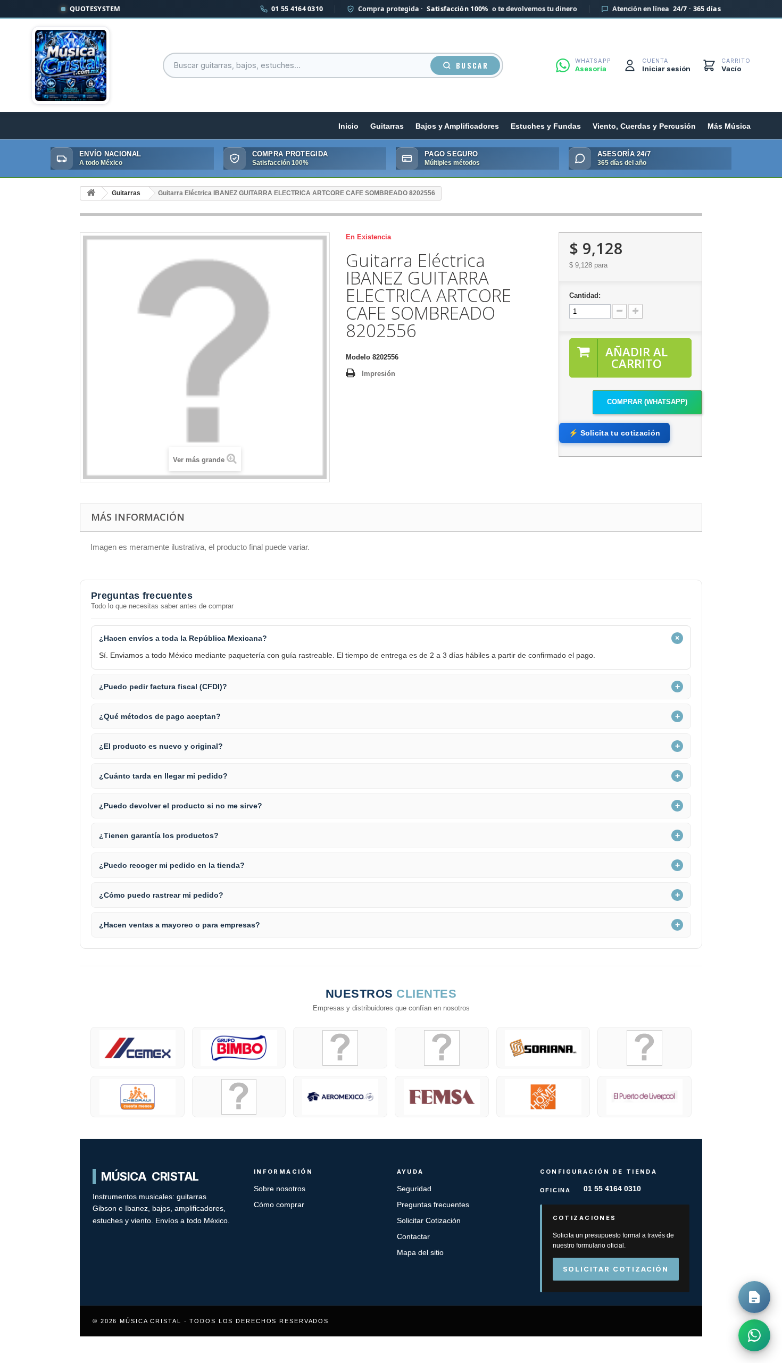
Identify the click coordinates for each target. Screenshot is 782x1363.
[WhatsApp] (754, 1335)
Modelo (358, 357)
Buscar (472, 65)
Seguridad (414, 1189)
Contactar (413, 1237)
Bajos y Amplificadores (457, 126)
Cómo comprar (279, 1205)
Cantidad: (585, 295)
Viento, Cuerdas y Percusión (644, 126)
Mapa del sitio (420, 1253)
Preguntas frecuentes (433, 1205)
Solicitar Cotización (429, 1221)
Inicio (348, 126)
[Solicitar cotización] (754, 1297)
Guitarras (387, 126)
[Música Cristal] (70, 65)
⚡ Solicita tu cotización (614, 433)
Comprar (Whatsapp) (647, 402)
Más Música (729, 126)
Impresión (378, 374)
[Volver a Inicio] (91, 193)
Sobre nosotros (279, 1189)
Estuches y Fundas (546, 126)
